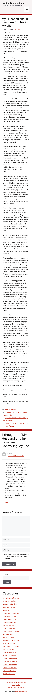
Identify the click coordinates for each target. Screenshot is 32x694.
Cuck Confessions (9, 607)
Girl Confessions (8, 625)
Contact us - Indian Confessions (16, 682)
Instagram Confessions (11, 631)
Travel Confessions (9, 671)
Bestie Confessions (9, 601)
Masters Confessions (10, 637)
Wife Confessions (11, 410)
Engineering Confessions (11, 613)
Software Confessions (10, 662)
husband (18, 412)
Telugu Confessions (10, 665)
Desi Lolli (6, 610)
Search (5, 574)
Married (5, 415)
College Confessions (10, 604)
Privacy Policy (16, 685)
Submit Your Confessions (16, 687)
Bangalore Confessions (11, 598)
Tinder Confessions (10, 668)
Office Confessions (9, 653)
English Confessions (10, 616)
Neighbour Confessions (11, 646)
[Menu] (26, 9)
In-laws (24, 412)
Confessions (9, 412)
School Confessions (10, 659)
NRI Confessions (8, 649)
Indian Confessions (13, 3)
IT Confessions (8, 634)
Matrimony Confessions (11, 640)
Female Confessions (10, 619)
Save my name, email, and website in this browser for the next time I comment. (16, 556)
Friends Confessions (10, 622)
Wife (10, 415)
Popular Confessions (10, 656)
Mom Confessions (9, 643)
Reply (6, 502)
